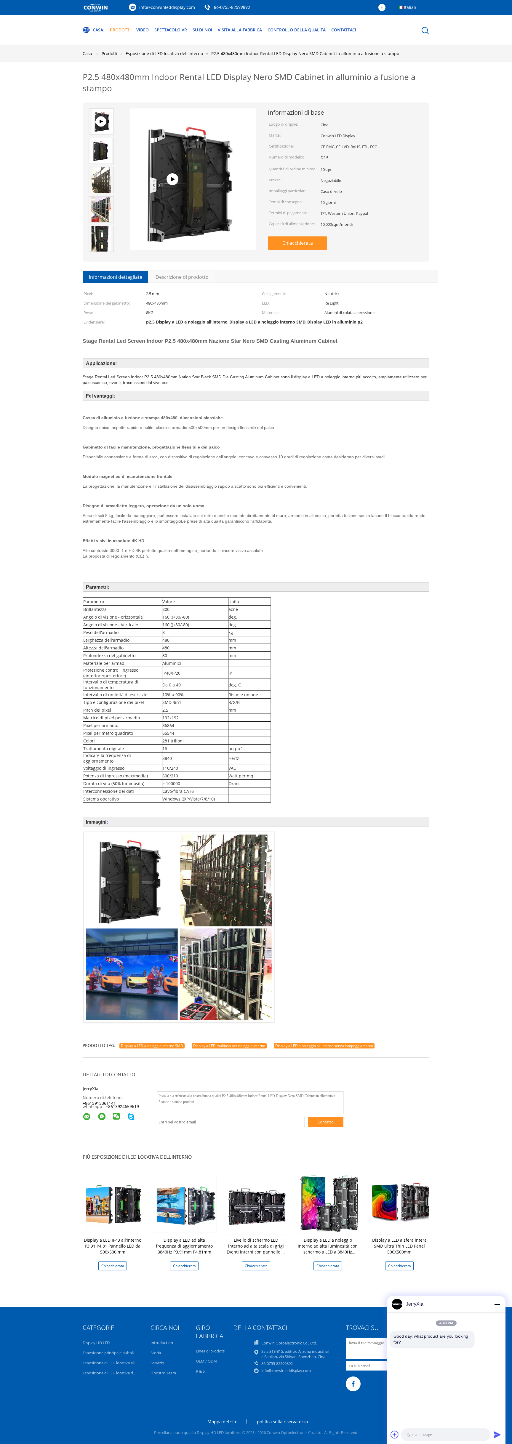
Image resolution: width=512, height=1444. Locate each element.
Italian (410, 7)
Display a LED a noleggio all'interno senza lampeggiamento (324, 1045)
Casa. (98, 30)
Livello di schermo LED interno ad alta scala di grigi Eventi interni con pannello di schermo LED (256, 1249)
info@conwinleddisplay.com (167, 7)
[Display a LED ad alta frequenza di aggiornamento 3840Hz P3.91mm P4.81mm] (185, 1203)
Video (142, 30)
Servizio (157, 1362)
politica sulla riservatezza (282, 1421)
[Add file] (395, 1434)
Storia (156, 1352)
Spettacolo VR (170, 30)
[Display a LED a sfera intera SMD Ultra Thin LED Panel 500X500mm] (400, 1203)
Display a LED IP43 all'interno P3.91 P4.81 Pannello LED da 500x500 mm (112, 1246)
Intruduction (162, 1342)
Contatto (326, 1122)
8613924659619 (123, 1106)
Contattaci (343, 30)
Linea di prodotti (210, 1351)
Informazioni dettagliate (115, 277)
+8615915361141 (99, 1103)
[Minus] (497, 1304)
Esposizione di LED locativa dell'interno (117, 1373)
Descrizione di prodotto (182, 277)
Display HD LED (96, 1342)
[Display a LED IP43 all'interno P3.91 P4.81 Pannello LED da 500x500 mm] (114, 1203)
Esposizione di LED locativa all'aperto (115, 1362)
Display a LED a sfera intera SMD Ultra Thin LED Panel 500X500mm (399, 1246)
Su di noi (202, 30)
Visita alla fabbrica (240, 30)
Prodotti (120, 30)
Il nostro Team (163, 1373)
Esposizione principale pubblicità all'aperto (120, 1352)
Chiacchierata (297, 243)
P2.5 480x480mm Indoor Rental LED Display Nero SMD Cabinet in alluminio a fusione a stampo (305, 53)
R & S (200, 1371)
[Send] (497, 1434)
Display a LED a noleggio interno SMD (152, 1045)
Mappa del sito (222, 1421)
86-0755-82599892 (232, 8)
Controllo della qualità (297, 30)
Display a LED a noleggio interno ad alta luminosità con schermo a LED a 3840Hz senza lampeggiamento (328, 1249)
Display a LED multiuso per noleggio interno (229, 1045)
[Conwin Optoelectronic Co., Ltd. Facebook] (383, 7)
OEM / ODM (206, 1361)
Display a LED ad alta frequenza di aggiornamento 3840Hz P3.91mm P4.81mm (184, 1246)
